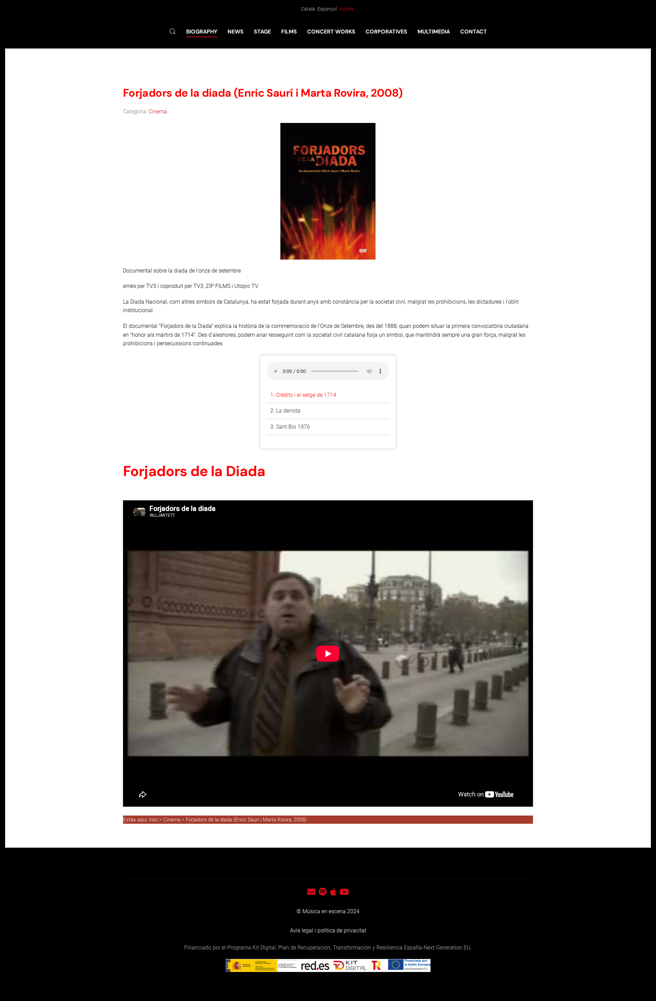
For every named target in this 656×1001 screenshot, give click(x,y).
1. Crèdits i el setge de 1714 (303, 395)
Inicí (154, 820)
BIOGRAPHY (201, 31)
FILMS (289, 31)
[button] (172, 31)
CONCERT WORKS (331, 31)
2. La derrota (285, 410)
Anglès (346, 9)
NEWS (236, 31)
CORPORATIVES (386, 31)
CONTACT (473, 31)
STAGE (262, 31)
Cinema (158, 111)
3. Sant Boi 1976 (290, 426)
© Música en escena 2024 (328, 911)
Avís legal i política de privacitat (328, 930)
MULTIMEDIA (434, 31)
